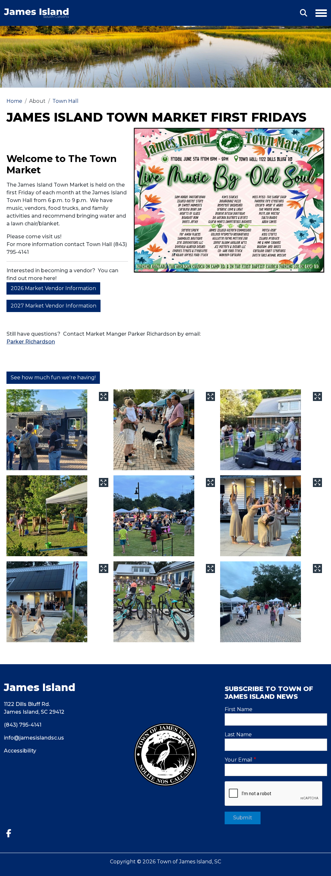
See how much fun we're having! (53, 377)
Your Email (238, 760)
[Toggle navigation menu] (318, 12)
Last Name (238, 734)
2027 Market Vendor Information (53, 306)
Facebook (11, 833)
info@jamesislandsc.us (34, 738)
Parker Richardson (30, 342)
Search (303, 13)
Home (14, 101)
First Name (238, 709)
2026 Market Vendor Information (53, 288)
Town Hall (65, 101)
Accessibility (20, 751)
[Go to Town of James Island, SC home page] (36, 12)
